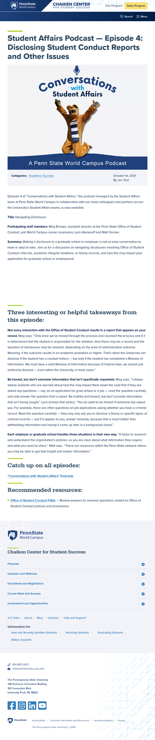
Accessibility (38, 720)
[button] (126, 16)
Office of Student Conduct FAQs (33, 500)
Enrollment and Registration (26, 583)
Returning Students (77, 633)
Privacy (121, 720)
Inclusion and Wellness (22, 574)
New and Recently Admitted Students (34, 633)
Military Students (21, 640)
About (28, 618)
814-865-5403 (20, 665)
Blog (40, 618)
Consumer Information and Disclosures (69, 720)
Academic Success (41, 175)
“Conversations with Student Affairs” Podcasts (41, 476)
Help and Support (75, 618)
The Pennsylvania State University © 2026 (53, 727)
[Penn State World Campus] (25, 535)
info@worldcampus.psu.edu (28, 669)
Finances (13, 564)
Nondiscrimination (103, 720)
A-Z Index (14, 618)
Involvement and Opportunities (28, 603)
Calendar (53, 618)
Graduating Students (110, 633)
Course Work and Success (24, 593)
